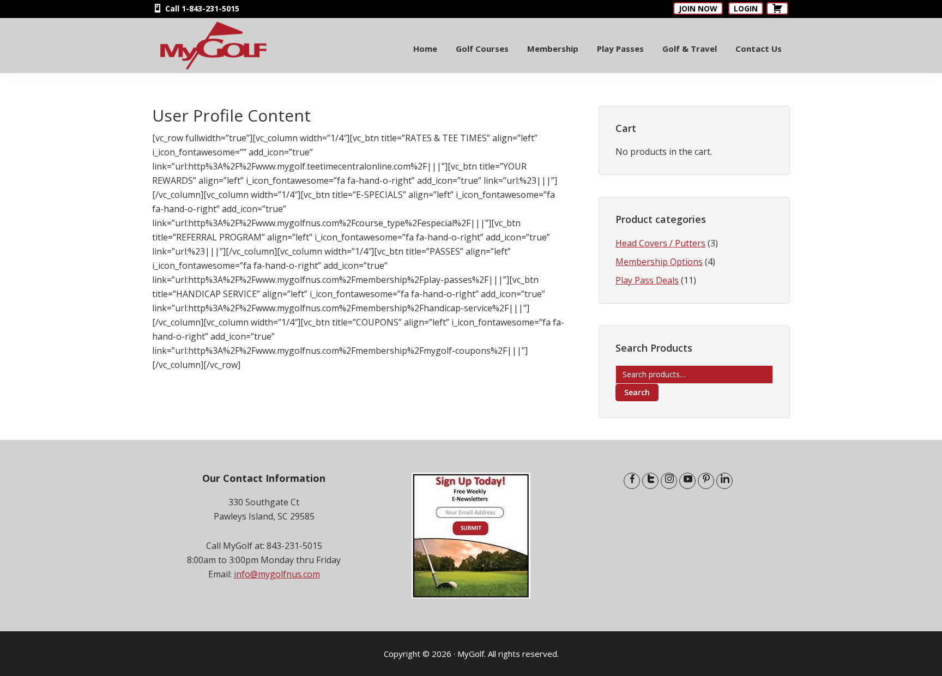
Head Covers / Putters (660, 243)
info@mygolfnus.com (277, 574)
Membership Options (659, 262)
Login (746, 8)
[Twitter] (650, 481)
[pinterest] (706, 481)
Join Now (698, 8)
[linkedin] (724, 481)
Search (637, 392)
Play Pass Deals (647, 280)
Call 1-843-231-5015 (201, 8)
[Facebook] (632, 481)
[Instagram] (669, 481)
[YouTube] (687, 481)
